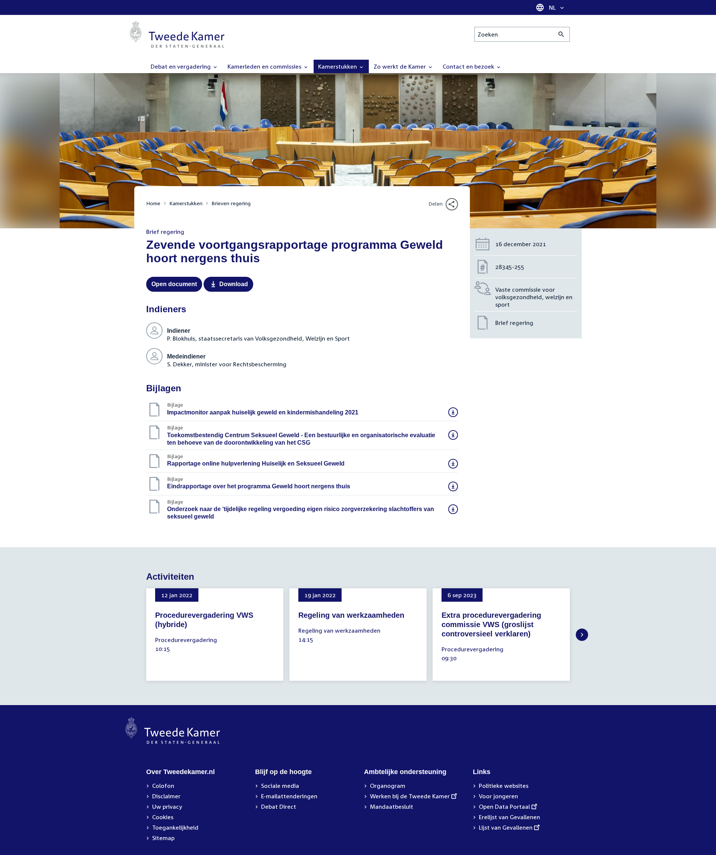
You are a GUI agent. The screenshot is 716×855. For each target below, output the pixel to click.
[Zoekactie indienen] (561, 34)
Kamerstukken (185, 203)
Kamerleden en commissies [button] (265, 66)
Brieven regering (231, 203)
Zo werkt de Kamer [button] (400, 66)
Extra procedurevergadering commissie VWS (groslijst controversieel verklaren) (491, 624)
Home (153, 203)
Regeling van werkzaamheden (351, 615)
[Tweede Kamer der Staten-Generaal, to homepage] (177, 34)
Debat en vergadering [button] (181, 66)
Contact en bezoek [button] (469, 66)
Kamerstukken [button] (338, 66)
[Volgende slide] (582, 635)
